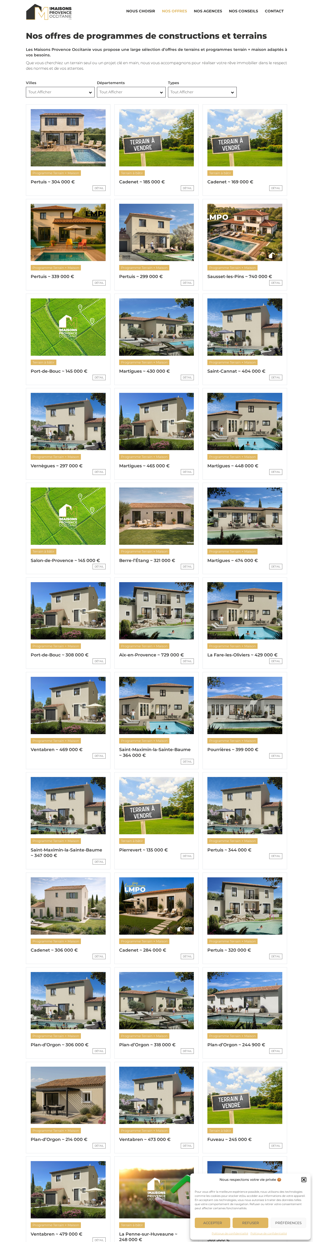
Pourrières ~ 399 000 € (232, 749)
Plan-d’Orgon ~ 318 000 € (147, 1044)
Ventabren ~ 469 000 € (56, 749)
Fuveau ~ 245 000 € (229, 1139)
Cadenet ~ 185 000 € (142, 182)
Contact (274, 11)
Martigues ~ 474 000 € (232, 560)
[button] (304, 1179)
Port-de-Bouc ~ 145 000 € (59, 371)
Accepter (212, 1223)
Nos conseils (243, 11)
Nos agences (208, 11)
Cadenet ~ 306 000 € (54, 950)
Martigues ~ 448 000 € (232, 465)
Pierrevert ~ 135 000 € (143, 850)
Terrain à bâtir (132, 173)
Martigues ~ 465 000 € (144, 465)
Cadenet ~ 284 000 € (142, 950)
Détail (99, 188)
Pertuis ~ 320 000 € (229, 950)
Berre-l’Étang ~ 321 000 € (147, 560)
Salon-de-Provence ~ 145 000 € (65, 560)
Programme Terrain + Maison (56, 173)
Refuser (250, 1223)
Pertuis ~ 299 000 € (141, 276)
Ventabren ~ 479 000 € (56, 1234)
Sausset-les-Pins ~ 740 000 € (239, 276)
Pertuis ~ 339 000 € (52, 276)
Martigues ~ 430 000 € (144, 371)
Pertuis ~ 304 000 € (53, 182)
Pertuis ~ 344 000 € (229, 850)
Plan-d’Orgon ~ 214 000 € (59, 1139)
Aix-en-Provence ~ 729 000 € (151, 655)
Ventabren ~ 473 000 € (144, 1139)
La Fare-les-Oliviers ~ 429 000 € (242, 655)
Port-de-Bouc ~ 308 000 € (59, 655)
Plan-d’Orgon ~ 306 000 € (59, 1044)
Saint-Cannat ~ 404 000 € (236, 371)
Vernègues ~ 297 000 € (56, 465)
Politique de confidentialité (230, 1233)
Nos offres (174, 11)
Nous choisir (140, 11)
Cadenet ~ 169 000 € (230, 182)
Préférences (288, 1223)
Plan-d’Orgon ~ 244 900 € (236, 1044)
